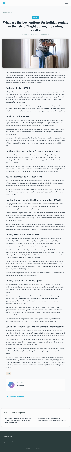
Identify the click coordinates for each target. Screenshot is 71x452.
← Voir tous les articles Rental (15, 396)
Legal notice (6, 442)
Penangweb (7, 436)
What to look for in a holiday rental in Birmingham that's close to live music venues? (52, 419)
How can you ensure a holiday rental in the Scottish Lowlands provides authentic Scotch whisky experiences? (18, 420)
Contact (14, 442)
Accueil (5, 12)
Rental (10, 12)
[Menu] (66, 3)
